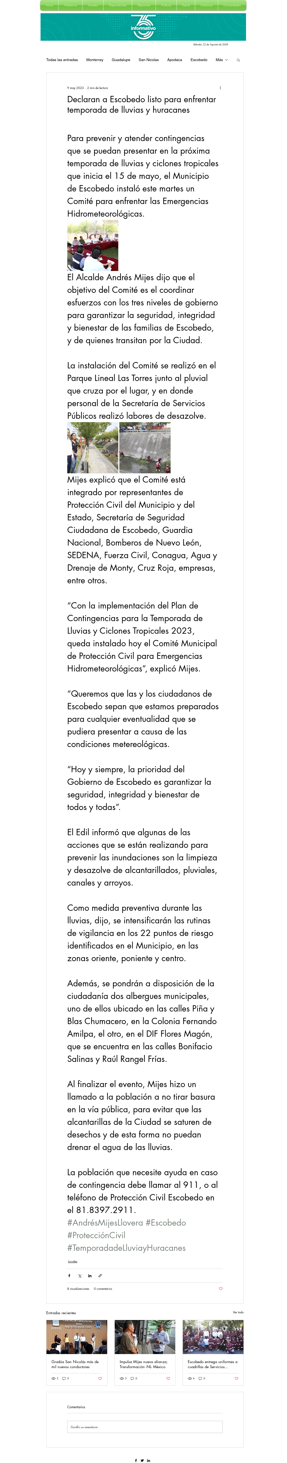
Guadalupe (121, 60)
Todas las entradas (62, 60)
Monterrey (94, 60)
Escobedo (199, 60)
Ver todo (238, 1312)
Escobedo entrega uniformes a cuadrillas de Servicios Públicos (212, 1364)
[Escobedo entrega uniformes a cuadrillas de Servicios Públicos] (213, 1337)
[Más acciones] (220, 87)
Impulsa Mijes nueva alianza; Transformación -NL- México (143, 1364)
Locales (72, 1261)
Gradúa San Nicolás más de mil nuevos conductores (75, 1364)
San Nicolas (149, 60)
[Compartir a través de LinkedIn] (90, 1276)
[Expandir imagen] (92, 245)
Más (219, 60)
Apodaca (174, 60)
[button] (70, 5)
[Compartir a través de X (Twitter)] (80, 1276)
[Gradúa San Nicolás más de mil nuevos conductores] (76, 1337)
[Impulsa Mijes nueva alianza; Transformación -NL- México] (145, 1337)
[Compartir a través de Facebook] (69, 1276)
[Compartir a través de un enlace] (100, 1276)
